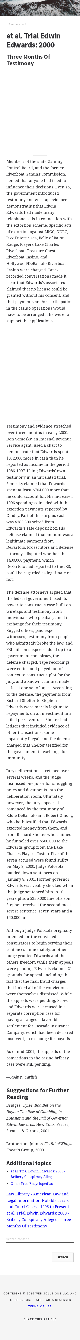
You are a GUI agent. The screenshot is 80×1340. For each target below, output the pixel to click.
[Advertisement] (40, 112)
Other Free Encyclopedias (32, 1184)
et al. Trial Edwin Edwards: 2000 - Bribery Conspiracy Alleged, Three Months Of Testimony (38, 1219)
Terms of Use (40, 1306)
